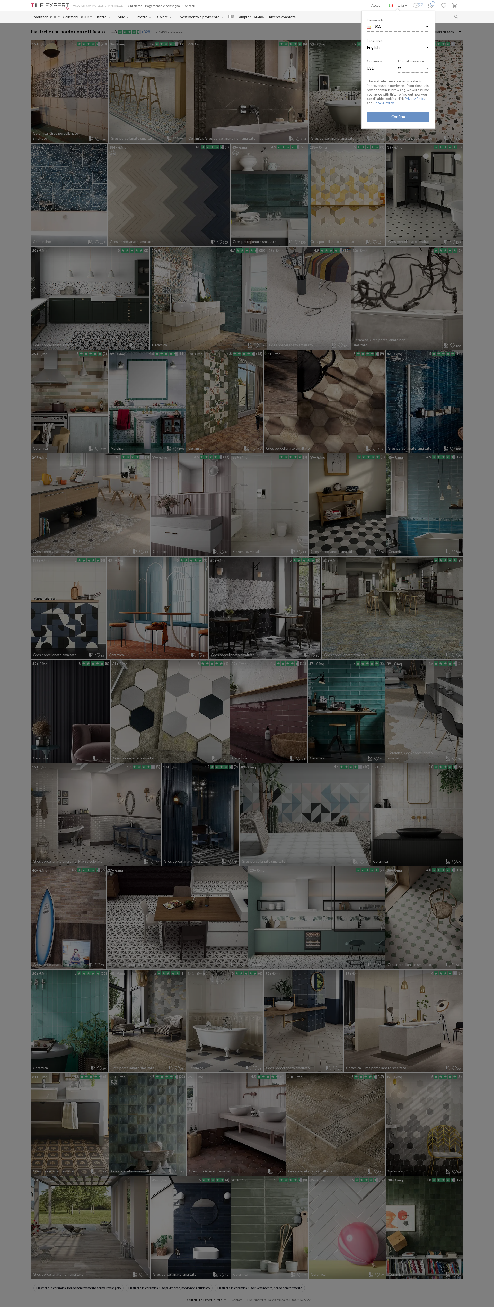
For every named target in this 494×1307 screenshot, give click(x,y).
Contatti (188, 6)
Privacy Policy (415, 99)
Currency (374, 61)
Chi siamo (135, 6)
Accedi (376, 5)
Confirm (398, 116)
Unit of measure (411, 61)
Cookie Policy (383, 103)
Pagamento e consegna (162, 6)
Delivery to (375, 20)
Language (375, 40)
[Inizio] (50, 6)
